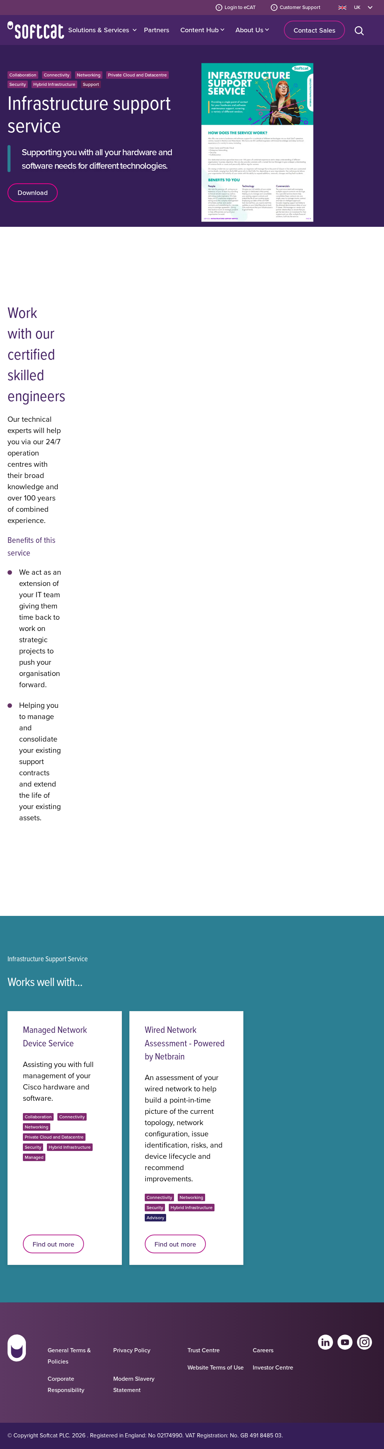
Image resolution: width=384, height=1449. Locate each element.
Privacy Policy (131, 1350)
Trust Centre (204, 1350)
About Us (250, 29)
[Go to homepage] (17, 1366)
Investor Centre (273, 1367)
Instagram (364, 1342)
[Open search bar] (360, 30)
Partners (156, 29)
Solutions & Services (98, 29)
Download (33, 192)
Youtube (345, 1342)
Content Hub (200, 29)
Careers (263, 1350)
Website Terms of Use (216, 1367)
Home (36, 30)
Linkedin (325, 1342)
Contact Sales (314, 30)
